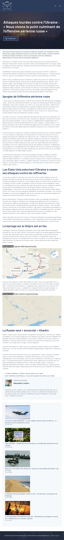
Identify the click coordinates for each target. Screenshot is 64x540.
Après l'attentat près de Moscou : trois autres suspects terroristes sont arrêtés (29, 376)
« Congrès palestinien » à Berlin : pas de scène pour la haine (24, 373)
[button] (55, 5)
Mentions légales (55, 535)
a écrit (46, 155)
